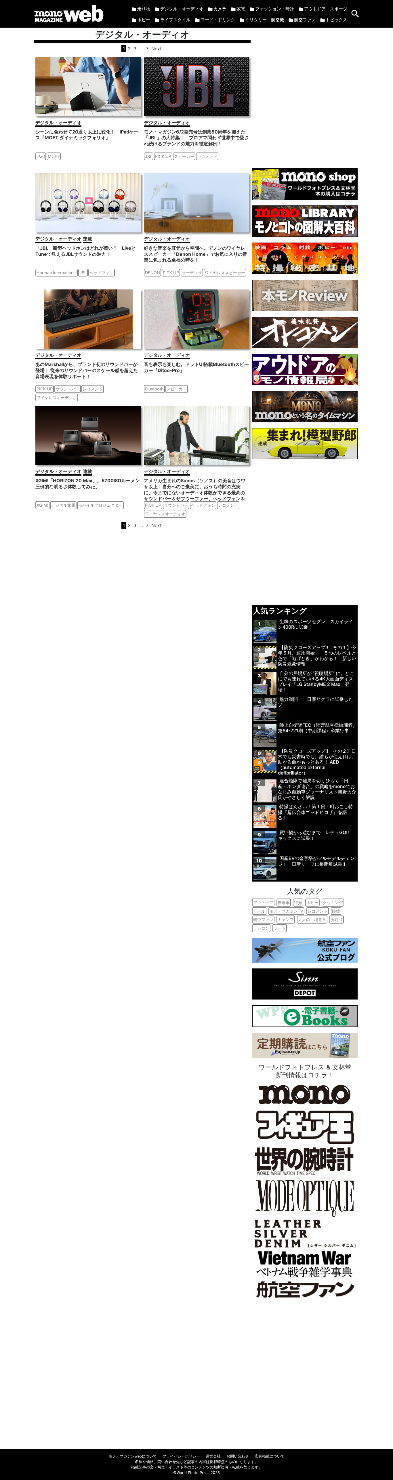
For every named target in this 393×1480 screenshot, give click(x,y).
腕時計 (337, 919)
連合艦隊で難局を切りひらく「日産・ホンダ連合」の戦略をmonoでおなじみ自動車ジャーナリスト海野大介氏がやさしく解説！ (317, 789)
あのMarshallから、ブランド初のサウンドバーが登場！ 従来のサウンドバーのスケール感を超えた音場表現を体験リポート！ (86, 370)
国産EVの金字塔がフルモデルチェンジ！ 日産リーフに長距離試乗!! (316, 861)
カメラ (219, 9)
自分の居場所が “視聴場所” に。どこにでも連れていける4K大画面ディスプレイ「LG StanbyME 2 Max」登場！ (316, 681)
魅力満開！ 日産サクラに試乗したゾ (315, 701)
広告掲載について (270, 1456)
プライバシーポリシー (181, 1456)
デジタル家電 (63, 505)
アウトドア (263, 902)
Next (156, 49)
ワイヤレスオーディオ (57, 397)
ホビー (143, 19)
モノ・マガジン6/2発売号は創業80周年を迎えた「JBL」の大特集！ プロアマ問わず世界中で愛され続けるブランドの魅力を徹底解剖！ (196, 138)
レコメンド (207, 156)
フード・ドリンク (218, 19)
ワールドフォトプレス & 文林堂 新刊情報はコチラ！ (305, 1071)
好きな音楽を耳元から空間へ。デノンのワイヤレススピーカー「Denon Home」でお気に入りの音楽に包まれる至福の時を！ (195, 254)
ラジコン (261, 928)
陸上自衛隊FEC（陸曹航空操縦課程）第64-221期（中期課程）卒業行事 (317, 727)
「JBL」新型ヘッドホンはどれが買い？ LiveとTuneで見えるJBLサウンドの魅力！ (85, 251)
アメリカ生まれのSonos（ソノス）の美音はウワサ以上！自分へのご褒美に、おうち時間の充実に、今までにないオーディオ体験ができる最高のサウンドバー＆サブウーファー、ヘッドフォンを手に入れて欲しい (194, 492)
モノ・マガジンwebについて (132, 1456)
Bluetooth (154, 388)
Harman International (57, 272)
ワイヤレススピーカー (225, 272)
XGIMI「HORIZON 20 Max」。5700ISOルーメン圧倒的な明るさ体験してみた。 (87, 483)
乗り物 (143, 9)
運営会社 (213, 1456)
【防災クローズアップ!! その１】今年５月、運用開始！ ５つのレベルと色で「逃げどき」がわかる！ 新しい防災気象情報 (317, 655)
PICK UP (163, 156)
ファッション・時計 (274, 9)
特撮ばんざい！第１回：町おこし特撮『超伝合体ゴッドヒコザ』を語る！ (315, 812)
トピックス (336, 19)
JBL (148, 156)
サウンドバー (68, 388)
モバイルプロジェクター (100, 505)
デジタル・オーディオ (181, 9)
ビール (259, 911)
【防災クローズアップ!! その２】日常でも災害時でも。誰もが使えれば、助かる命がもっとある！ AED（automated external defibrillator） (317, 762)
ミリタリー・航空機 (264, 19)
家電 (240, 9)
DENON (152, 272)
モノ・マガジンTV (286, 911)
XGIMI (42, 505)
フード (280, 928)
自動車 (284, 902)
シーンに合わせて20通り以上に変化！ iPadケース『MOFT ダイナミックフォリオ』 (86, 135)
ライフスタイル (175, 19)
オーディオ (192, 272)
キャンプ (286, 919)
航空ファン (305, 19)
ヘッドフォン (101, 272)
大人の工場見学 (312, 919)
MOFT (54, 156)
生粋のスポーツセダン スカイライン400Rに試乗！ (315, 624)
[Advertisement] (305, 95)
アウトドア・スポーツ (325, 9)
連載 (87, 239)
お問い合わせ (237, 1456)
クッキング (333, 902)
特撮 (298, 902)
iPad (41, 156)
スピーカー (184, 156)
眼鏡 (336, 911)
